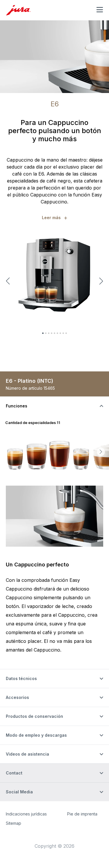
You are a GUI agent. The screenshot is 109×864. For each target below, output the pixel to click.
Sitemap (13, 823)
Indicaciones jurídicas (26, 813)
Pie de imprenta (82, 813)
